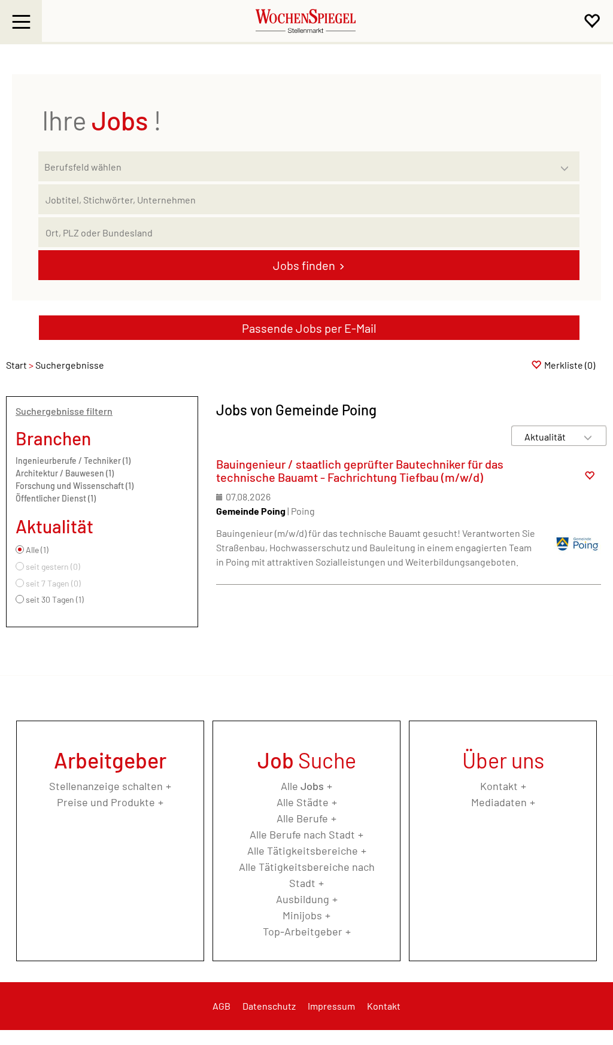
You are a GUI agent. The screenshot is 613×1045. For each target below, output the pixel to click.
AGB (221, 1005)
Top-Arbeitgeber (302, 931)
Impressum (331, 1005)
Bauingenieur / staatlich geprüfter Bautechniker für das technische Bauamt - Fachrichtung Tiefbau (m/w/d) (359, 470)
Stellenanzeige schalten (106, 785)
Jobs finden (304, 265)
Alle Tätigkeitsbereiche (302, 850)
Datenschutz (269, 1005)
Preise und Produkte (106, 802)
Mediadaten (499, 802)
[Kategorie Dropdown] (567, 163)
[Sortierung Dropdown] (588, 436)
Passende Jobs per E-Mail (309, 328)
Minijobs (302, 915)
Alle (302, 785)
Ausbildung (302, 899)
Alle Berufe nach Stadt (302, 834)
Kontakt (499, 785)
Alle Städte (303, 802)
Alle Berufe (302, 818)
